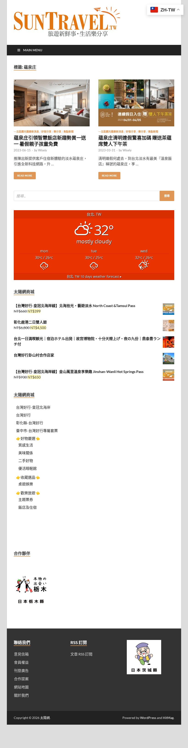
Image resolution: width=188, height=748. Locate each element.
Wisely (42, 150)
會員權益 (21, 662)
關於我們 (21, 695)
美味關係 (25, 453)
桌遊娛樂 (25, 484)
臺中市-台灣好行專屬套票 (37, 430)
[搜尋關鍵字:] (94, 196)
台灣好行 (23, 415)
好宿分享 (46, 131)
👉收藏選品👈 (28, 477)
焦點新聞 (69, 131)
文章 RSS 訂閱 (81, 654)
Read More (23, 174)
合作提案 (21, 679)
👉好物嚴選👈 (28, 438)
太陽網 (45, 718)
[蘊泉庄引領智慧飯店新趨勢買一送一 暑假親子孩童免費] (52, 104)
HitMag (168, 718)
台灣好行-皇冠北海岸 (33, 407)
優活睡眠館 (27, 468)
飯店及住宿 (27, 507)
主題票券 (25, 499)
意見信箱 (21, 654)
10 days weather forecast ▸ (94, 276)
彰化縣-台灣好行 (29, 423)
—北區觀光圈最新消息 (26, 131)
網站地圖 (21, 687)
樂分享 (57, 131)
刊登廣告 (21, 670)
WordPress (148, 718)
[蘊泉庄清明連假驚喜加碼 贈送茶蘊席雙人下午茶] (136, 104)
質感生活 (25, 445)
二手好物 (25, 460)
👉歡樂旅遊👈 (28, 493)
